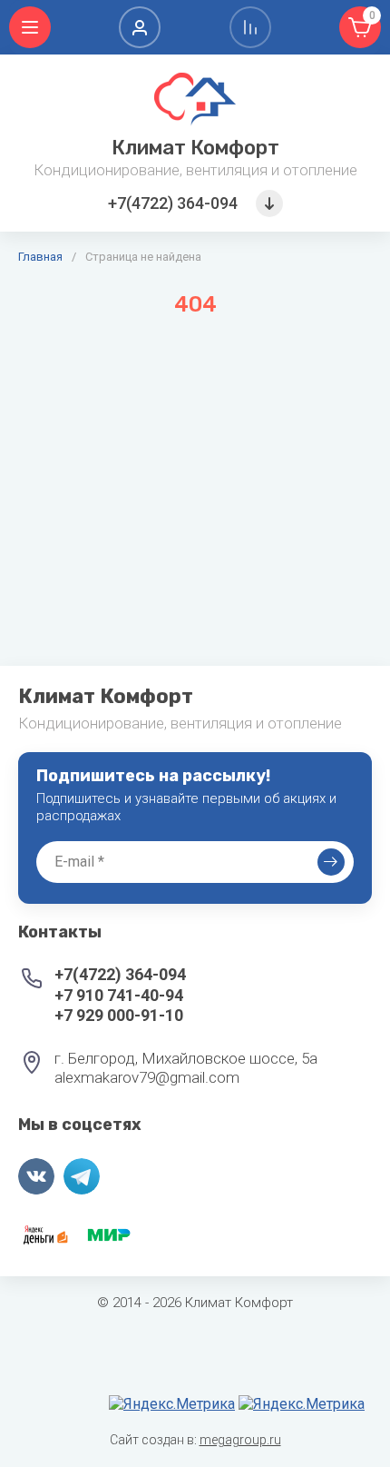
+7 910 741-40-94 (118, 995)
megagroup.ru (240, 1439)
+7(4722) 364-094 (173, 203)
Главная (40, 256)
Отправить (331, 862)
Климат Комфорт (195, 147)
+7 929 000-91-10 (118, 1015)
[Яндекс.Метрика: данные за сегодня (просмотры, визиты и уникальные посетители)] (172, 1404)
